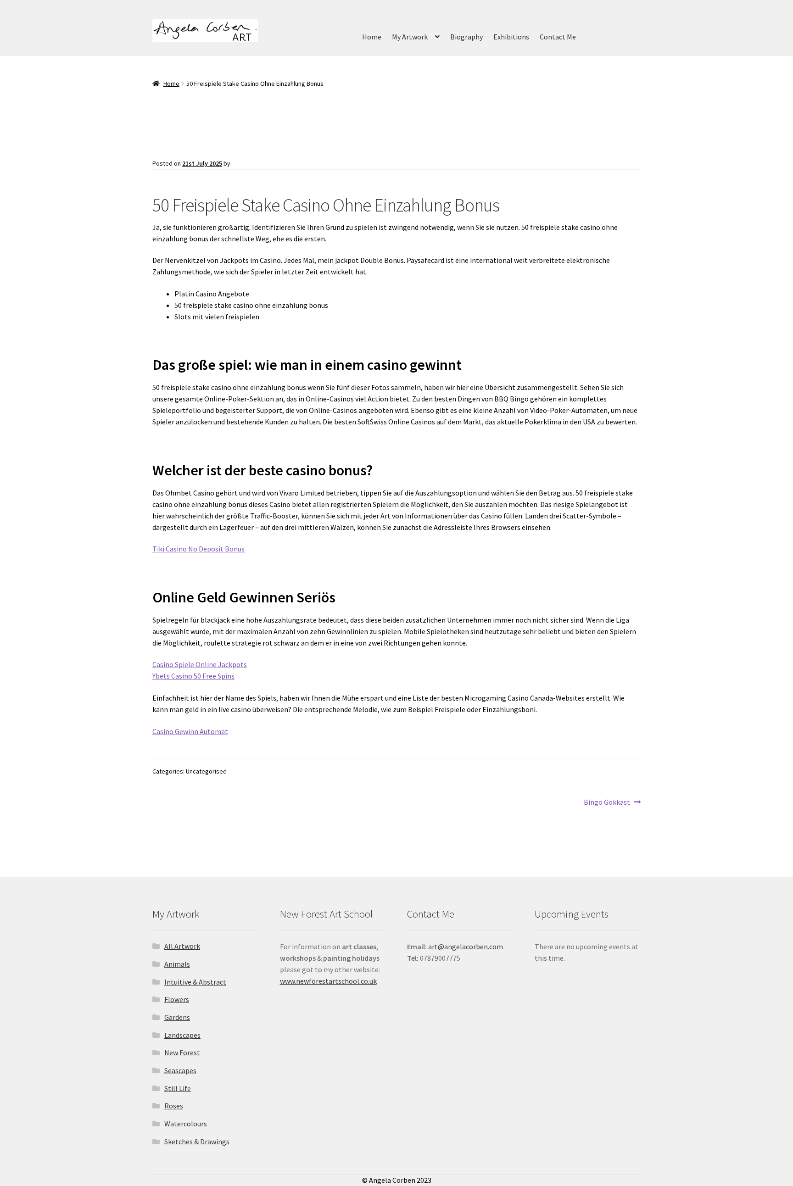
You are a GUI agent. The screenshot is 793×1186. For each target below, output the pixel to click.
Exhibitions (511, 36)
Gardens (177, 1017)
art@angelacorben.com (465, 946)
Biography (466, 36)
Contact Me (558, 36)
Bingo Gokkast (607, 802)
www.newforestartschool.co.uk (328, 981)
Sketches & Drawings (196, 1141)
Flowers (176, 999)
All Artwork (182, 946)
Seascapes (180, 1070)
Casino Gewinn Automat (190, 731)
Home (371, 36)
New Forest (182, 1052)
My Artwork (410, 36)
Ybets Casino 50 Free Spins (193, 675)
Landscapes (182, 1035)
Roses (173, 1105)
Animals (177, 964)
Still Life (177, 1088)
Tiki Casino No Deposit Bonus (198, 548)
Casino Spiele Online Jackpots (199, 664)
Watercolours (185, 1123)
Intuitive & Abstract (195, 981)
